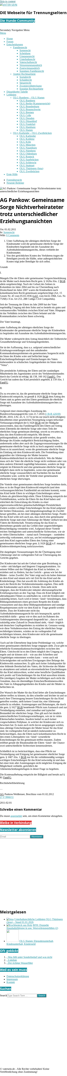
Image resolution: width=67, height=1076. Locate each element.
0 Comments (12, 235)
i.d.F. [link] (35, 296)
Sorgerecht (8, 232)
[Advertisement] (33, 872)
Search (3, 995)
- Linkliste (12, 960)
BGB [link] (62, 281)
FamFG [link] (51, 376)
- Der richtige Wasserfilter (20, 963)
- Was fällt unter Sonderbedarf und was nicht (29, 957)
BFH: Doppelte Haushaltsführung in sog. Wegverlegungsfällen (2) (32, 926)
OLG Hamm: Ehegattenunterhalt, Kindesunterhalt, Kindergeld (30, 942)
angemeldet (16, 816)
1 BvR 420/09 (53, 414)
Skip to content (7, 1)
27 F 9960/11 (7, 797)
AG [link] (2, 794)
